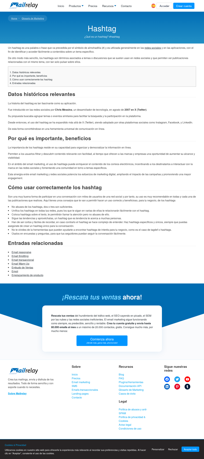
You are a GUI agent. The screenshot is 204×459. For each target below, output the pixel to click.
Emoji (15, 271)
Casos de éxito (127, 393)
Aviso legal (125, 424)
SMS (74, 386)
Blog (121, 374)
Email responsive (21, 252)
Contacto (126, 6)
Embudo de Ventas (22, 267)
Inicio (61, 6)
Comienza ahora (102, 340)
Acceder (164, 6)
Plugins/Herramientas (131, 382)
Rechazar (173, 449)
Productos (75, 6)
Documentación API (130, 386)
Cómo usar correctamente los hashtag (31, 79)
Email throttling (20, 256)
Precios (92, 6)
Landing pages (80, 393)
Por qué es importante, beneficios (28, 75)
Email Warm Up (20, 263)
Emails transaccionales (85, 390)
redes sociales (153, 48)
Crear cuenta (184, 6)
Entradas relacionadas (23, 83)
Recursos (108, 6)
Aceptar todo (190, 449)
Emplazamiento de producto (27, 275)
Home (14, 18)
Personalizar (158, 449)
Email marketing (81, 382)
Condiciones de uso (130, 428)
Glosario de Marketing (33, 18)
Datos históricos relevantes (25, 72)
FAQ (121, 378)
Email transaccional (23, 260)
